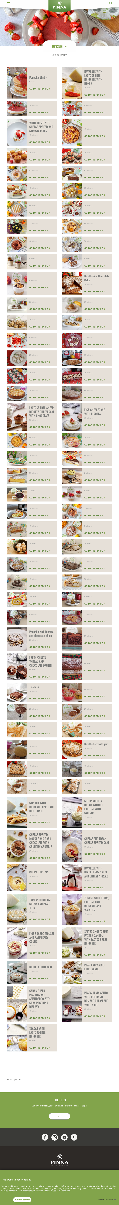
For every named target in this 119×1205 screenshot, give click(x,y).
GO (59, 1116)
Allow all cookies (22, 1199)
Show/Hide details (105, 1199)
